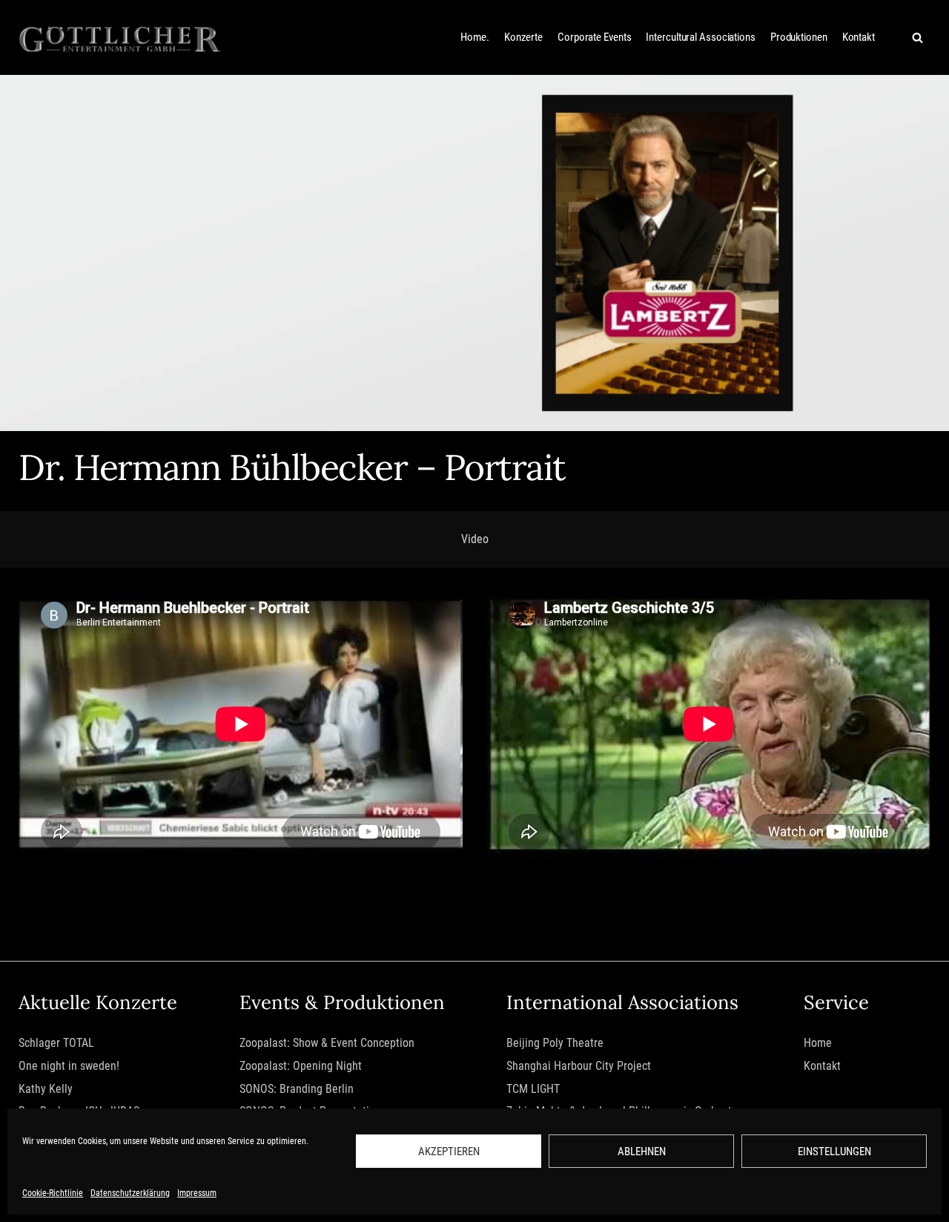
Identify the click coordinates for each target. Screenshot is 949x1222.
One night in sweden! (69, 1066)
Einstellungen (834, 1151)
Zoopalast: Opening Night (300, 1066)
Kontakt (858, 37)
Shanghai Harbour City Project (578, 1066)
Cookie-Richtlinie (52, 1193)
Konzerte (523, 37)
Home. (474, 37)
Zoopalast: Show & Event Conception (326, 1043)
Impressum (196, 1193)
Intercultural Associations (700, 37)
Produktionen (798, 37)
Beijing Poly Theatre (555, 1043)
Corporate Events (594, 37)
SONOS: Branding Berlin (296, 1089)
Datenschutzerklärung (130, 1193)
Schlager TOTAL (56, 1043)
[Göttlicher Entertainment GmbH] (120, 37)
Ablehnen (642, 1151)
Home (818, 1043)
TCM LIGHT (533, 1089)
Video (475, 539)
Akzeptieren (449, 1151)
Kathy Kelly (46, 1089)
